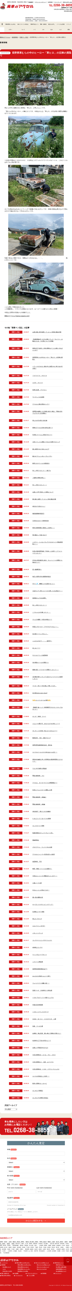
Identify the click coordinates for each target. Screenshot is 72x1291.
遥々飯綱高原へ (37, 569)
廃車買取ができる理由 (23, 1271)
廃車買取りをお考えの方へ (10, 27)
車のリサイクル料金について (23, 27)
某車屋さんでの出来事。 (39, 598)
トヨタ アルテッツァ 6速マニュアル (43, 997)
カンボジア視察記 (37, 1090)
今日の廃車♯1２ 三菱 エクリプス (43, 1062)
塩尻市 (8, 1243)
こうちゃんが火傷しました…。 (41, 612)
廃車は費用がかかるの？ (23, 1267)
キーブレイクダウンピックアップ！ (42, 904)
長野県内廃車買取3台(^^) (39, 969)
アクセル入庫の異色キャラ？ (41, 404)
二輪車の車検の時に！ (39, 477)
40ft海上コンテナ (37, 947)
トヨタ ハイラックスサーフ (40, 1012)
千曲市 (12, 1243)
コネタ (4, 1269)
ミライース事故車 (37, 962)
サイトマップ (57, 2)
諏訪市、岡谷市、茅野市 (18, 1241)
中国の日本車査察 (37, 1005)
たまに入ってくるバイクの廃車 (41, 818)
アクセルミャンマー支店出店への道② (43, 854)
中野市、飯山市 (43, 1241)
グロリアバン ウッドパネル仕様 (42, 847)
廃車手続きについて (34, 27)
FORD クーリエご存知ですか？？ (42, 434)
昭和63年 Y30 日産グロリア (41, 738)
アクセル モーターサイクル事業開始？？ (44, 783)
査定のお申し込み (51, 27)
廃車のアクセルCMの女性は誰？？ (42, 427)
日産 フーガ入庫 (37, 1026)
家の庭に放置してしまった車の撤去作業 (44, 499)
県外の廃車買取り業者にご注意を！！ (43, 528)
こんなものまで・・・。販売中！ (42, 641)
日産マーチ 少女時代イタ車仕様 (42, 990)
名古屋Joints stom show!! (39, 693)
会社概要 (30, 2)
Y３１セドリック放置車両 (40, 655)
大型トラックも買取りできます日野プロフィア (46, 442)
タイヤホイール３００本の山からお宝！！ (44, 752)
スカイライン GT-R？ (38, 926)
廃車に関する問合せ (6, 1275)
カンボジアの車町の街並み (40, 1098)
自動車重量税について (61, 1269)
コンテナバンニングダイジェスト (42, 940)
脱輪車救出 (35, 840)
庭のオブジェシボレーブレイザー (42, 456)
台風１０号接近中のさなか (40, 1047)
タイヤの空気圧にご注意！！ (41, 1076)
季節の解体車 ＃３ (38, 775)
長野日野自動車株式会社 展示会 (42, 745)
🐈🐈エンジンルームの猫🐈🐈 (41, 700)
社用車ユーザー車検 (38, 911)
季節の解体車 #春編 (38, 804)
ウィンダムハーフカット (39, 954)
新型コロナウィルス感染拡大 (41, 463)
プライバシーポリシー (40, 2)
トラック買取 (68, 27)
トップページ (4, 1262)
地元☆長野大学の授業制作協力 (41, 576)
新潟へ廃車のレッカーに (39, 1083)
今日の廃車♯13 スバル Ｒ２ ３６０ (44, 1055)
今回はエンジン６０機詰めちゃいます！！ (44, 876)
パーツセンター (19, 1275)
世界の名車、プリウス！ (39, 390)
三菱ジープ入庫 (37, 883)
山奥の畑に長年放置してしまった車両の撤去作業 (46, 332)
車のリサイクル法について (43, 1267)
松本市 (5, 1241)
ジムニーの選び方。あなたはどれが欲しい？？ (46, 723)
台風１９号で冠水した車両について (42, 492)
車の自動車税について (61, 1271)
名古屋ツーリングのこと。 (40, 634)
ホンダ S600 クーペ (39, 716)
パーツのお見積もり (60, 27)
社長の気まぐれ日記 (7, 1271)
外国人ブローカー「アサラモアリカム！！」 (45, 626)
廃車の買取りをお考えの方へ (23, 1262)
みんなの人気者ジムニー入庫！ (41, 976)
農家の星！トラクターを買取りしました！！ (45, 669)
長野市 (1, 1241)
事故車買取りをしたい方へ (24, 1269)
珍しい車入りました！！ (39, 485)
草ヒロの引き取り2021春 (39, 420)
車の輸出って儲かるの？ (39, 535)
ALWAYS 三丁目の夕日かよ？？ (41, 1040)
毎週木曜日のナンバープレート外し (42, 833)
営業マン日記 (24, 37)
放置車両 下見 (37, 861)
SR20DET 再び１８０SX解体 (41, 811)
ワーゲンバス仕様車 (38, 397)
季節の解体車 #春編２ (39, 797)
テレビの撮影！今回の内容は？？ (42, 619)
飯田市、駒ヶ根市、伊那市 (32, 1241)
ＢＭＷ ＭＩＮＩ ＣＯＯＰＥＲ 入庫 (44, 1019)
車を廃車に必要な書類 (61, 1267)
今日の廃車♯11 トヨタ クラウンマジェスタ (45, 1069)
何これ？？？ (36, 648)
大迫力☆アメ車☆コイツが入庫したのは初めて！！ (47, 591)
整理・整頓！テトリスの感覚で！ (42, 868)
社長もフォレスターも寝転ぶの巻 (42, 790)
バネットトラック (37, 933)
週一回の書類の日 (37, 897)
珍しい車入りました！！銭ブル (41, 470)
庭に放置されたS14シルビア (40, 449)
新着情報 (15, 37)
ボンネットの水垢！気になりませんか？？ (44, 731)
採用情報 (50, 2)
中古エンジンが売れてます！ (41, 890)
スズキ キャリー (37, 382)
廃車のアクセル (5, 37)
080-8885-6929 (68, 11)
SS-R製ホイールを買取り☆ (40, 662)
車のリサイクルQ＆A (42, 1269)
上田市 (10, 1241)
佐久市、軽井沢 (59, 1241)
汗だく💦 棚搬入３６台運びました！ (43, 583)
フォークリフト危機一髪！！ (41, 983)
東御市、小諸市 (51, 1241)
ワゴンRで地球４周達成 (39, 768)
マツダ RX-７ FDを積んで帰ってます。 (44, 686)
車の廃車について (7, 1267)
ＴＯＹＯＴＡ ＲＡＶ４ (39, 375)
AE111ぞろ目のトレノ (38, 506)
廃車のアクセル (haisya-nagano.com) (16, 316)
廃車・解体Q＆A (43, 27)
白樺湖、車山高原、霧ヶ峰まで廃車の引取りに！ (46, 1033)
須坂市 (66, 1241)
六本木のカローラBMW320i (40, 520)
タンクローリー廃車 (38, 826)
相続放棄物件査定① (38, 513)
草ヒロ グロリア (37, 919)
